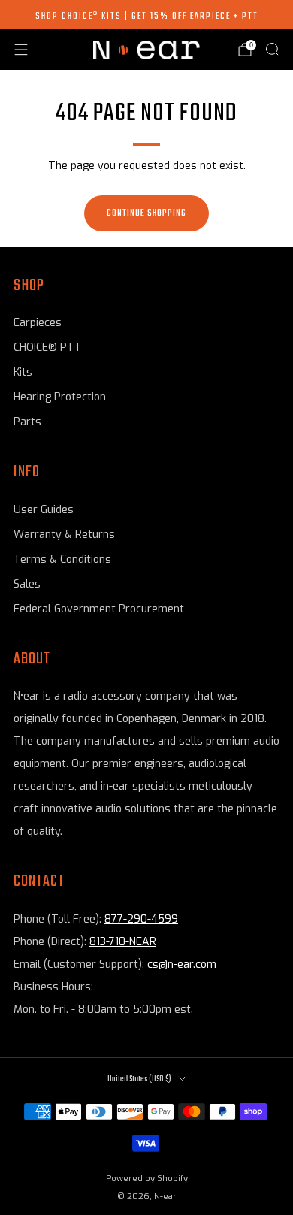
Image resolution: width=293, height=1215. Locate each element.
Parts (27, 422)
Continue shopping (146, 213)
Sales (27, 584)
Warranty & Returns (64, 534)
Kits (23, 372)
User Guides (44, 510)
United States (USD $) (139, 1079)
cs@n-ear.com (181, 964)
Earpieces (38, 323)
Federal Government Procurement (99, 609)
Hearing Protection (60, 397)
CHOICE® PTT (48, 347)
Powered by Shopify (147, 1178)
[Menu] (21, 49)
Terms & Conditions (62, 559)
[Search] (271, 48)
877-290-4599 (141, 919)
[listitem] (146, 15)
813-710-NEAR (122, 942)
